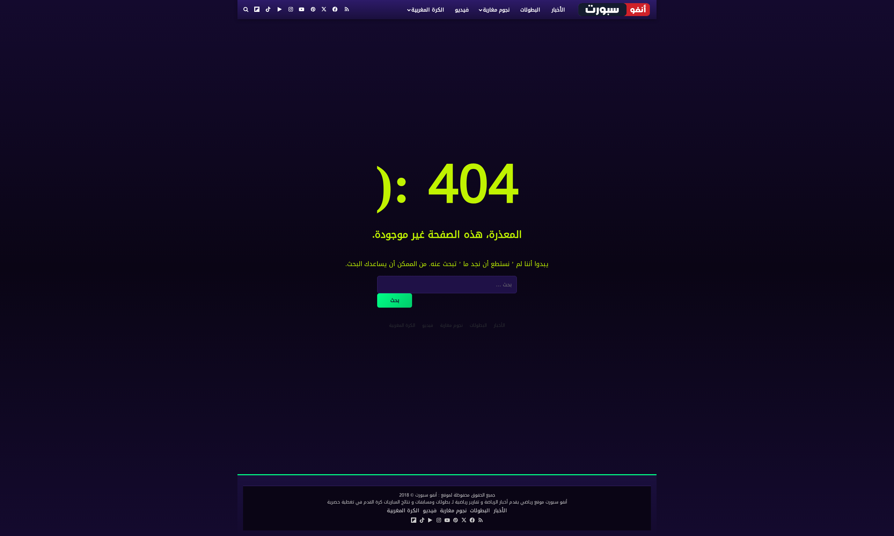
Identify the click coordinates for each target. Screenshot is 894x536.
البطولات (530, 10)
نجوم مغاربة (496, 10)
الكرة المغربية (427, 10)
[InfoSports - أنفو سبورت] (614, 9)
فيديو (462, 10)
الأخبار (558, 10)
